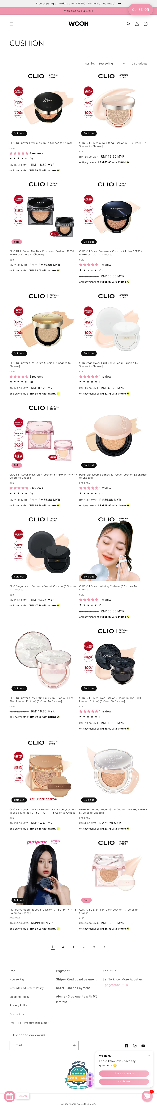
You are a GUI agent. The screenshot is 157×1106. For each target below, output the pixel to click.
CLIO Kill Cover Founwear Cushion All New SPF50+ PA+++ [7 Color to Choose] (110, 253)
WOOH (73, 1104)
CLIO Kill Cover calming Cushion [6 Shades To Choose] (108, 588)
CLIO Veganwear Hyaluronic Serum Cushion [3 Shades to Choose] (108, 364)
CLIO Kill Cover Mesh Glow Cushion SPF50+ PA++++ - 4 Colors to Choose (44, 476)
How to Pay (17, 979)
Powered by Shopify (86, 1104)
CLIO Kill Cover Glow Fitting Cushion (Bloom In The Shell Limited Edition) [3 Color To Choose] (42, 699)
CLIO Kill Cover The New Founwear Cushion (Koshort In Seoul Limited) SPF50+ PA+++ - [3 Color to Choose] (43, 811)
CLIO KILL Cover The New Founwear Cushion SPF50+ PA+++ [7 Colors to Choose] (42, 253)
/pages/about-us (115, 985)
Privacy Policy (19, 1005)
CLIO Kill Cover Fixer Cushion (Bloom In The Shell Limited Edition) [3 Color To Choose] (110, 699)
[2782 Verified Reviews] (78, 1090)
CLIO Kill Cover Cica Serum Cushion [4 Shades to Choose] (40, 364)
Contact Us (17, 1014)
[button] (11, 24)
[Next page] (104, 947)
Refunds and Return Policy (27, 988)
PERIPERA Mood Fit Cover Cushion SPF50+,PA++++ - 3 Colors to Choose (43, 911)
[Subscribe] (74, 1045)
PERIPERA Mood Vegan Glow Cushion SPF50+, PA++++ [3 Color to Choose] (113, 811)
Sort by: (90, 63)
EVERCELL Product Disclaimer (29, 1022)
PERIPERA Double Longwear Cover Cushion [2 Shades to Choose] (113, 476)
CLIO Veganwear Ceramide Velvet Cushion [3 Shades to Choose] (43, 588)
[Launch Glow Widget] (9, 1096)
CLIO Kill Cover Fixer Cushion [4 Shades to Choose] (42, 142)
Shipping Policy (19, 996)
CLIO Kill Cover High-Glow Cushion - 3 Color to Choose (108, 911)
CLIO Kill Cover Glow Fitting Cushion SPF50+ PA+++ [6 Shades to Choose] (112, 144)
